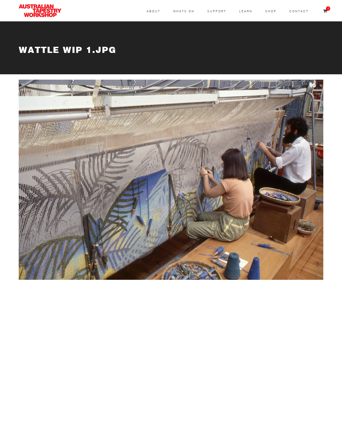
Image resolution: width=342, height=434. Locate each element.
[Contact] (143, 300)
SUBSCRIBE (31, 317)
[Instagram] (143, 320)
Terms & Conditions (38, 394)
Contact (299, 11)
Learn (245, 11)
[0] (325, 11)
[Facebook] (143, 340)
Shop (271, 11)
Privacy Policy (32, 407)
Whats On (184, 11)
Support (216, 11)
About (153, 11)
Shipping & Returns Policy (44, 419)
